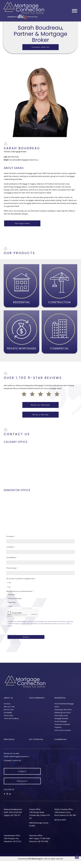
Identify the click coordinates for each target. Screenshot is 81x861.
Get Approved (22, 223)
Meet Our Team (9, 707)
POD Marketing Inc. (35, 859)
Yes (10, 582)
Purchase (12, 594)
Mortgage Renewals (61, 718)
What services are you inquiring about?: (20, 591)
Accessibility (8, 713)
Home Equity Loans (61, 715)
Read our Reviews (40, 405)
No (9, 587)
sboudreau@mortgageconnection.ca (23, 160)
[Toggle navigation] (74, 11)
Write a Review (40, 414)
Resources (9, 739)
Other (10, 606)
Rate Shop (12, 602)
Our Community (37, 698)
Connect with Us (40, 47)
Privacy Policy (8, 715)
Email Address (11, 557)
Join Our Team (9, 710)
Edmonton (22, 781)
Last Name (10, 547)
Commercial (60, 739)
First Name (10, 536)
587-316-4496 (14, 754)
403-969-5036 (13, 157)
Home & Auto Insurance (62, 730)
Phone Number (12, 568)
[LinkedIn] (10, 794)
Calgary (22, 771)
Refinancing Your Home (62, 713)
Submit (26, 637)
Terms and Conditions (11, 718)
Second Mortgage (60, 721)
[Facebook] (4, 794)
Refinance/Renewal (15, 598)
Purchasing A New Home (63, 710)
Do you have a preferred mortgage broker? (20, 578)
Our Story (7, 704)
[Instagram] (7, 794)
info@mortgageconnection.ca (19, 756)
